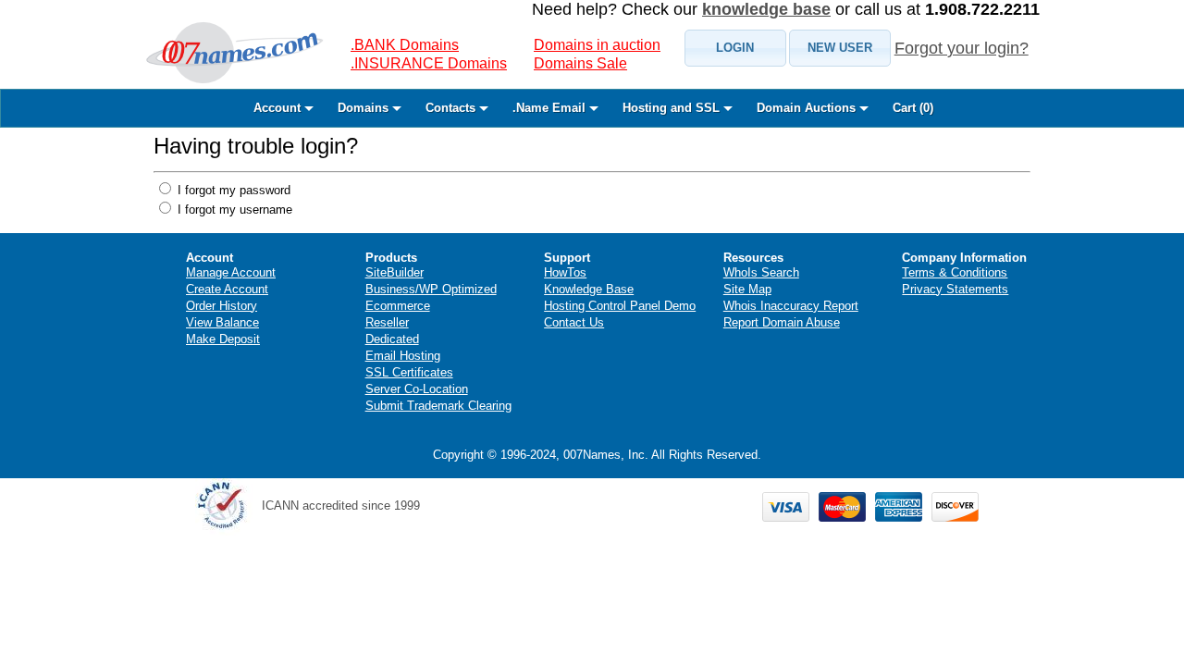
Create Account (227, 289)
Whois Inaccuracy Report (790, 306)
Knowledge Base (589, 289)
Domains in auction (597, 45)
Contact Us (574, 322)
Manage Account (231, 272)
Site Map (747, 289)
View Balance (222, 322)
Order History (221, 306)
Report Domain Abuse (781, 322)
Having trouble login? (256, 145)
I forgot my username (233, 209)
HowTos (565, 272)
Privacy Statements (955, 289)
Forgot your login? (961, 48)
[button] (735, 48)
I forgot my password (232, 190)
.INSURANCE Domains (429, 63)
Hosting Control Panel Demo (620, 306)
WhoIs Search (761, 272)
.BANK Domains (405, 45)
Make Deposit (223, 339)
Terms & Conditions (954, 272)
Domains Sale (580, 63)
